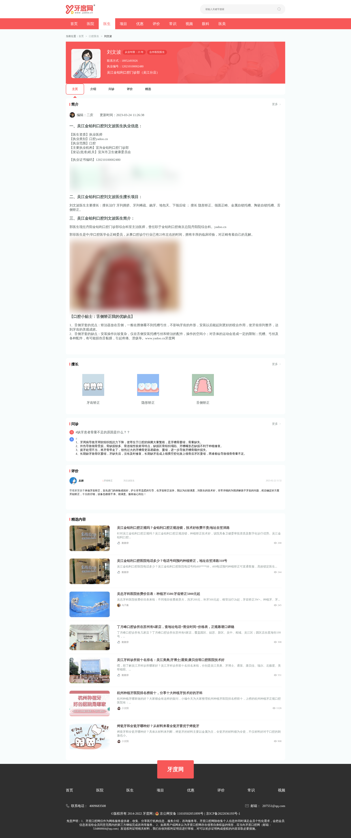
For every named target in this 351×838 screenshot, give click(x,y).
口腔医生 (94, 36)
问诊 (111, 89)
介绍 (93, 89)
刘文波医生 (129, 480)
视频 (189, 24)
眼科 (205, 24)
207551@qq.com (273, 806)
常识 (172, 24)
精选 (148, 89)
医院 (90, 24)
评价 (156, 24)
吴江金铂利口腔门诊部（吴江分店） (133, 72)
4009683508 (97, 806)
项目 (123, 24)
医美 (222, 24)
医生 (107, 24)
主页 (75, 89)
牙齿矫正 (108, 480)
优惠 (140, 24)
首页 (74, 24)
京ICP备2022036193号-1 (223, 813)
